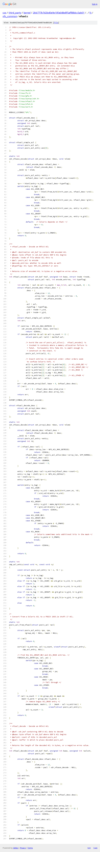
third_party (15, 12)
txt (89, 848)
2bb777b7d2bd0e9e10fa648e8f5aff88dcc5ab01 (59, 12)
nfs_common (10, 16)
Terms (30, 848)
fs (90, 12)
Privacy (23, 848)
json (95, 848)
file (56, 23)
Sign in (94, 4)
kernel (27, 12)
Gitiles (15, 848)
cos (4, 12)
